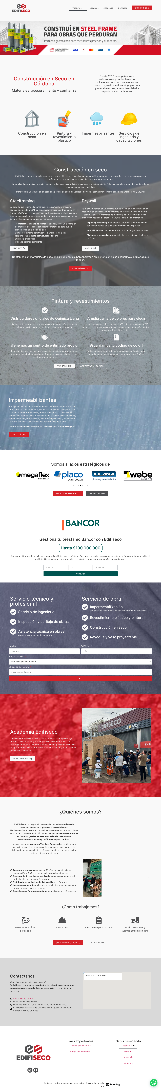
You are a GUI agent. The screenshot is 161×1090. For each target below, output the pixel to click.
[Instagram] (29, 1070)
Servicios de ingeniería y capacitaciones (129, 136)
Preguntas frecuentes (80, 1051)
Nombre (13, 646)
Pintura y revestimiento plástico (64, 136)
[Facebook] (35, 1070)
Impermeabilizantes (98, 133)
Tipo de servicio (17, 656)
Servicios (94, 8)
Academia (108, 8)
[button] (2, 37)
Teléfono (85, 646)
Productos (77, 8)
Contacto (122, 8)
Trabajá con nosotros (80, 1045)
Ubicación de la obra (19, 667)
